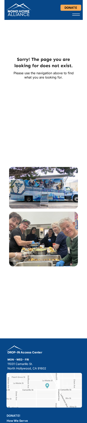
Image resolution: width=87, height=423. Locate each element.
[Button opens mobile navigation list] (76, 14)
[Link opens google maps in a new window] (47, 385)
